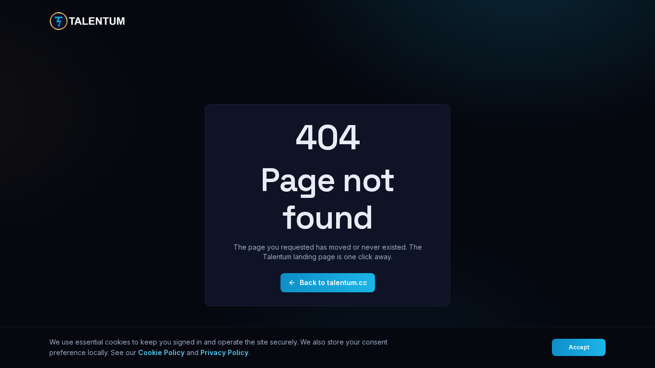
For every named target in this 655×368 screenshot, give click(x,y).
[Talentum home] (87, 21)
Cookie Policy (161, 352)
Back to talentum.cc (333, 282)
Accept (579, 347)
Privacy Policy (224, 352)
